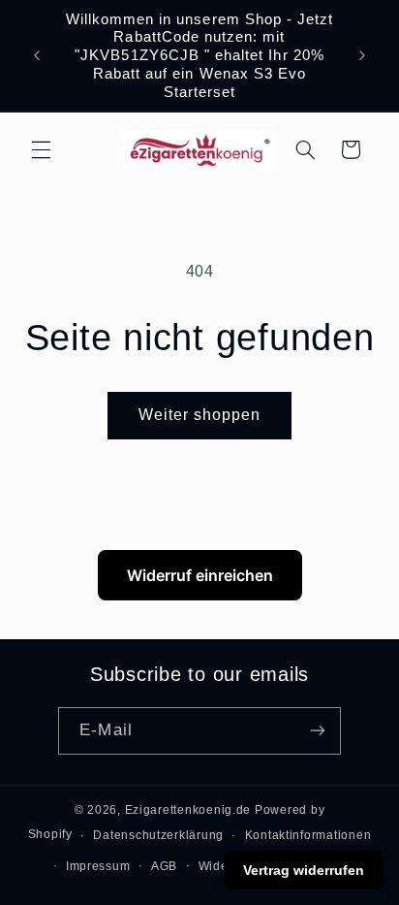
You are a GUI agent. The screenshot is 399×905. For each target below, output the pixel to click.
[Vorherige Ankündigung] (36, 55)
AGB (164, 866)
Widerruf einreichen (200, 575)
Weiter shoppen (199, 414)
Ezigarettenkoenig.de (188, 810)
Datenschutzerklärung (158, 835)
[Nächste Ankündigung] (362, 55)
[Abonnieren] (316, 731)
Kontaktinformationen (308, 835)
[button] (40, 149)
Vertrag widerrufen (303, 870)
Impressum (98, 866)
